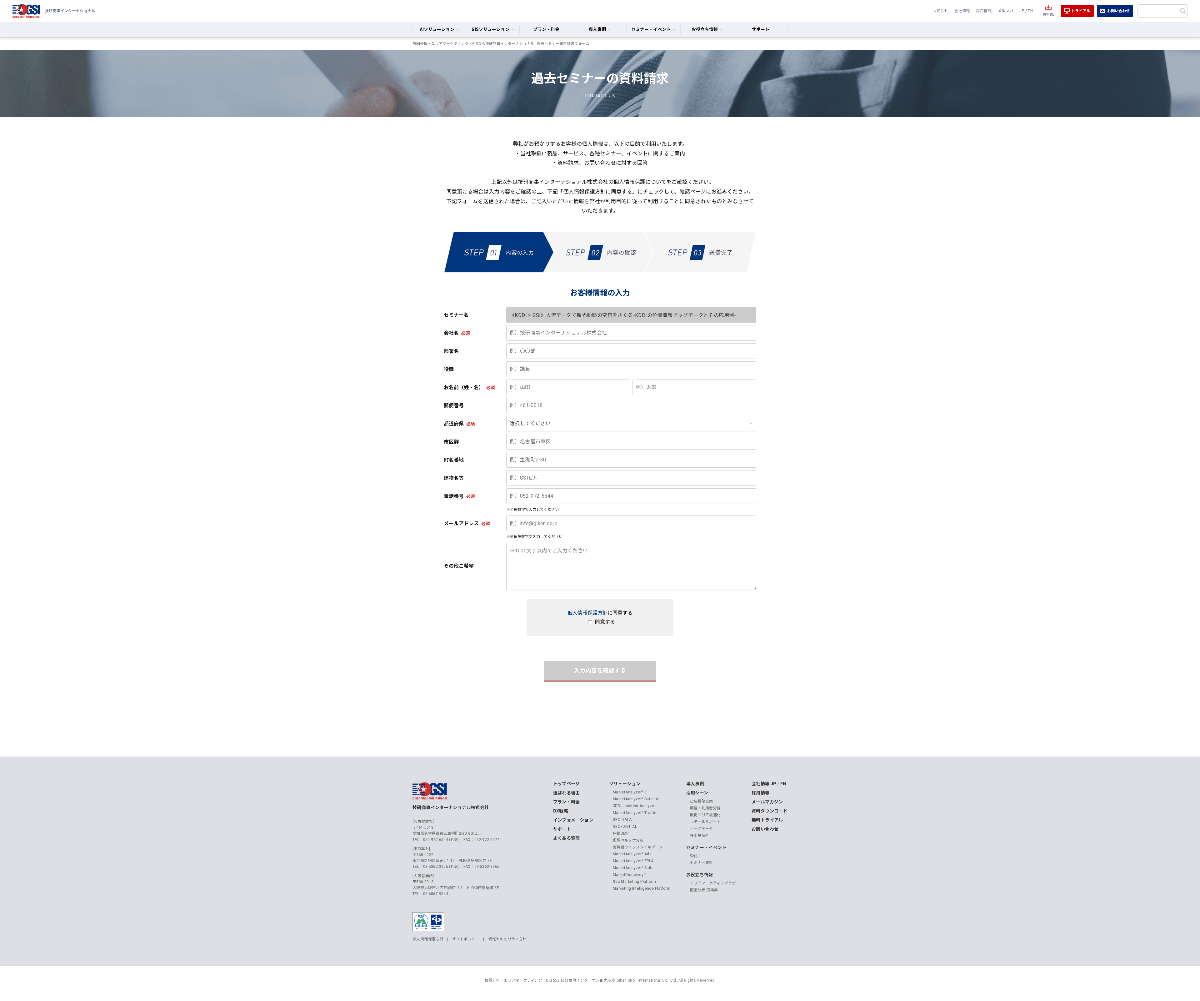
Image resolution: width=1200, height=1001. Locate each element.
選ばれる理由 (566, 792)
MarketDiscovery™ (629, 875)
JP (1021, 11)
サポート (760, 29)
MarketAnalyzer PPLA (633, 861)
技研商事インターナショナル (26, 10)
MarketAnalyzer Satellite (636, 799)
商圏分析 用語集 (704, 890)
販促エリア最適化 (705, 815)
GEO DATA (622, 819)
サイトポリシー (465, 939)
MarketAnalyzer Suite (633, 868)
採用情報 (984, 11)
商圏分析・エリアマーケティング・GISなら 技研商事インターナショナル (547, 980)
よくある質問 (566, 838)
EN (1030, 11)
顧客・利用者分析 (705, 808)
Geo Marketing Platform (634, 881)
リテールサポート (705, 822)
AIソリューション (437, 29)
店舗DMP (621, 833)
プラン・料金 (546, 29)
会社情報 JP (764, 783)
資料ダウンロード (770, 810)
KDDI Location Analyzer (634, 806)
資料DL (1048, 15)
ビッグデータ (701, 829)
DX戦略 (560, 810)
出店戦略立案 (701, 801)
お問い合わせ (1118, 11)
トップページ (566, 783)
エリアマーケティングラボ (713, 883)
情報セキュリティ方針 (507, 939)
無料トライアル (767, 819)
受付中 (696, 856)
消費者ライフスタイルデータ (638, 847)
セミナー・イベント (706, 847)
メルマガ (1005, 11)
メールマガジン (767, 801)
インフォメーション (573, 819)
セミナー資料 (701, 863)
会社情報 (962, 11)
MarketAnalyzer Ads (632, 854)
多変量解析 (699, 835)
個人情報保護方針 (588, 613)
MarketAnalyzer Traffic (635, 813)
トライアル (1080, 11)
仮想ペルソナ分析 (628, 840)
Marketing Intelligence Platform (642, 888)
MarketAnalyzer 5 (630, 792)
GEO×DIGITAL (625, 826)
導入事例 (695, 783)
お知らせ (940, 11)
